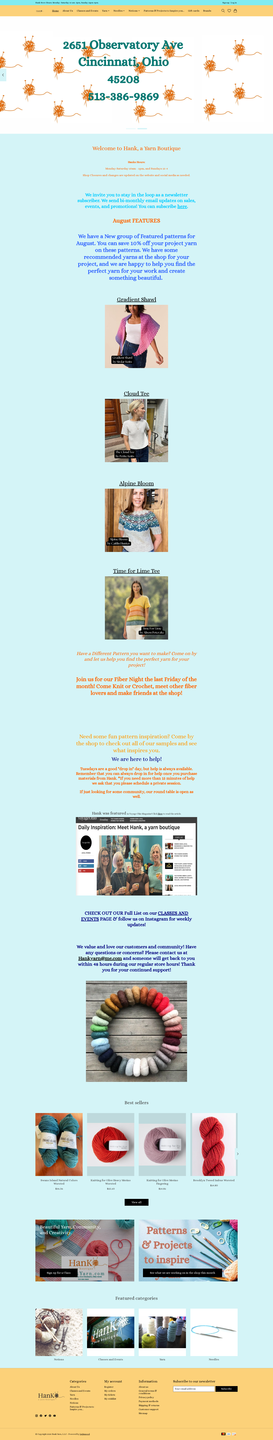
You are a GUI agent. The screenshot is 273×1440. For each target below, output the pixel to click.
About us (143, 1387)
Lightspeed (85, 1434)
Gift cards (193, 10)
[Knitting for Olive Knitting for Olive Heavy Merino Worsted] (110, 1144)
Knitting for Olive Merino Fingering (162, 1182)
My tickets (109, 1395)
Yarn (162, 1359)
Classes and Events (87, 10)
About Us (68, 10)
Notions (59, 1359)
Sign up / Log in (229, 3)
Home (55, 10)
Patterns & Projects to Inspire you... (164, 10)
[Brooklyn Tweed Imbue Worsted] (214, 1144)
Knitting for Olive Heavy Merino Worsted (111, 1182)
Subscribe (226, 1389)
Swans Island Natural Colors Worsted (59, 1182)
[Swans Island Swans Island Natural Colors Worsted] (59, 1144)
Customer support (148, 1409)
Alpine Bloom (136, 483)
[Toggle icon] (223, 11)
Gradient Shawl (136, 299)
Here (160, 813)
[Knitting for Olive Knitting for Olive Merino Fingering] (162, 1144)
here (182, 206)
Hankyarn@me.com (100, 958)
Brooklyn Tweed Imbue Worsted (214, 1180)
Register (108, 1387)
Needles (214, 1359)
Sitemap (143, 1413)
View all (137, 1202)
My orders (109, 1391)
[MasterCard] (223, 1434)
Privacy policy (146, 1397)
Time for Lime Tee (136, 571)
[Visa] (229, 1434)
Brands (207, 10)
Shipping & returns (149, 1405)
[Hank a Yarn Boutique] (39, 10)
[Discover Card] (234, 1434)
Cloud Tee (136, 393)
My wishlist (110, 1398)
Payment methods (148, 1401)
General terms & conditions (148, 1392)
